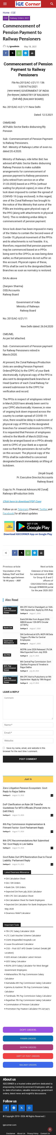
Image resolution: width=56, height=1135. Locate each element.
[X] (12, 53)
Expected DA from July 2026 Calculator (23, 891)
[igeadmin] (5, 46)
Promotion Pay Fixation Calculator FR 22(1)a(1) (27, 1008)
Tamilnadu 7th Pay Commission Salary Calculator (28, 995)
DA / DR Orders (12, 883)
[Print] (32, 53)
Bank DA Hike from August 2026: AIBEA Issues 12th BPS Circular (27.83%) (35, 622)
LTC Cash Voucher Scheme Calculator (23, 935)
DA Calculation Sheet (15, 878)
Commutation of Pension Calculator (22, 1004)
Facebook (8, 513)
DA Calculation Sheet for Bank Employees (25, 900)
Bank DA (8, 627)
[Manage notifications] (50, 1129)
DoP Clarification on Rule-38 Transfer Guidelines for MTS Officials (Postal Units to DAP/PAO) (26, 808)
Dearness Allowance (9, 641)
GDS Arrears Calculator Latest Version (23, 957)
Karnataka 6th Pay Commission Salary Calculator (28, 983)
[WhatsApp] (19, 53)
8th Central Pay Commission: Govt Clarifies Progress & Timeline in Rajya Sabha (35, 664)
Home (6, 12)
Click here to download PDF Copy (22, 501)
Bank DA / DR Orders (15, 887)
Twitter (43, 509)
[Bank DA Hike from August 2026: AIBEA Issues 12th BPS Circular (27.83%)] (10, 622)
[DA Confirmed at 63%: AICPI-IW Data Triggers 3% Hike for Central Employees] (10, 637)
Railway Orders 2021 (19, 18)
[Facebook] (6, 53)
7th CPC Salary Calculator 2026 (20, 931)
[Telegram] (25, 53)
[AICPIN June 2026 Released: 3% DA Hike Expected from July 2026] (10, 652)
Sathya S (24, 613)
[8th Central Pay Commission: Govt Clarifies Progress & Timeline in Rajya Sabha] (10, 664)
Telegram (23, 509)
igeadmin (14, 46)
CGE (13, 12)
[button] (4, 4)
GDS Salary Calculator (15, 961)
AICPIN (7, 654)
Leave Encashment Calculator (19, 944)
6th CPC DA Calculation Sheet (19, 895)
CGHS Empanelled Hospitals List (20, 939)
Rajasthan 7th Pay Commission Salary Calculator (28, 1000)
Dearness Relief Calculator (17, 913)
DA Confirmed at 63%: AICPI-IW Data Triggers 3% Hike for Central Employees (36, 637)
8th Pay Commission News (10, 610)
